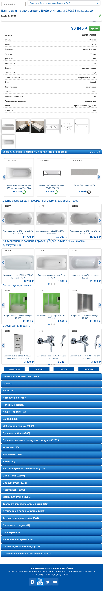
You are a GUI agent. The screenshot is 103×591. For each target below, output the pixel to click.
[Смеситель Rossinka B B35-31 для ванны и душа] (85, 343)
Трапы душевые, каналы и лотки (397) (25, 504)
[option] (19, 177)
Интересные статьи (14, 397)
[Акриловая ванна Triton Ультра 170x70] (85, 262)
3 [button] (54, 364)
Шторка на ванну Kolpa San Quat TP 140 (85, 316)
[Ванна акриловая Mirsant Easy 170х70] (51, 262)
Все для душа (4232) (15, 482)
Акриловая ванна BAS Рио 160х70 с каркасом (51, 232)
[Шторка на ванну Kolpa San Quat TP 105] (51, 303)
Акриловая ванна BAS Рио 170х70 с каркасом (85, 232)
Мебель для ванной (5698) (18, 426)
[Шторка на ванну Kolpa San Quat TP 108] (18, 303)
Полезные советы (13, 404)
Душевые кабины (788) (16, 433)
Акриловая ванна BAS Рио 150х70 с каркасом (18, 232)
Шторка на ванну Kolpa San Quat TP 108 (18, 316)
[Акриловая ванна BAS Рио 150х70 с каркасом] (18, 218)
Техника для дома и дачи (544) (21, 518)
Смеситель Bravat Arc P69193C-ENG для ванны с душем (18, 357)
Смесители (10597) (14, 475)
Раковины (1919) (12, 454)
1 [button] (48, 364)
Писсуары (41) (11, 532)
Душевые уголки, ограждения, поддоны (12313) (31, 440)
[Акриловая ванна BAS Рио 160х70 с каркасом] (51, 218)
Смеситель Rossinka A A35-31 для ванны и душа (52, 357)
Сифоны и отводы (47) (16, 525)
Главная (33, 3)
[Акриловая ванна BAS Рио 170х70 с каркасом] (85, 218)
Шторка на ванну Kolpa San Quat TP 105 (52, 316)
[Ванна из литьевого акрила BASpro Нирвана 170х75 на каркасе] (8, 126)
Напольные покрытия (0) (18, 539)
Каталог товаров (47, 3)
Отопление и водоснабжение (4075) (24, 511)
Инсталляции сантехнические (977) (24, 468)
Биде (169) (9, 461)
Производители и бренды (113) (21, 546)
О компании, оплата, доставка (21, 376)
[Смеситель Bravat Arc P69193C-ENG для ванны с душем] (18, 343)
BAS (68, 3)
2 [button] (51, 364)
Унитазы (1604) (11, 447)
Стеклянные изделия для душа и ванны (27, 553)
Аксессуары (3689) (14, 489)
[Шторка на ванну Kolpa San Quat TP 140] (85, 303)
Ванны (60, 3)
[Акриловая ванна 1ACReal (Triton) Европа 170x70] (18, 262)
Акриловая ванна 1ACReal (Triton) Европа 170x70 (18, 276)
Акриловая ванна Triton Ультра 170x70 (85, 276)
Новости (8, 390)
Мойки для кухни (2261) (17, 497)
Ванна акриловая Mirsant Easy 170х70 (51, 276)
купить (94, 28)
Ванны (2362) (10, 419)
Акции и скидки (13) (14, 412)
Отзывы (7, 383)
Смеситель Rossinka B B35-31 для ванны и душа (85, 357)
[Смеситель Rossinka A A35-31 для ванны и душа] (51, 343)
